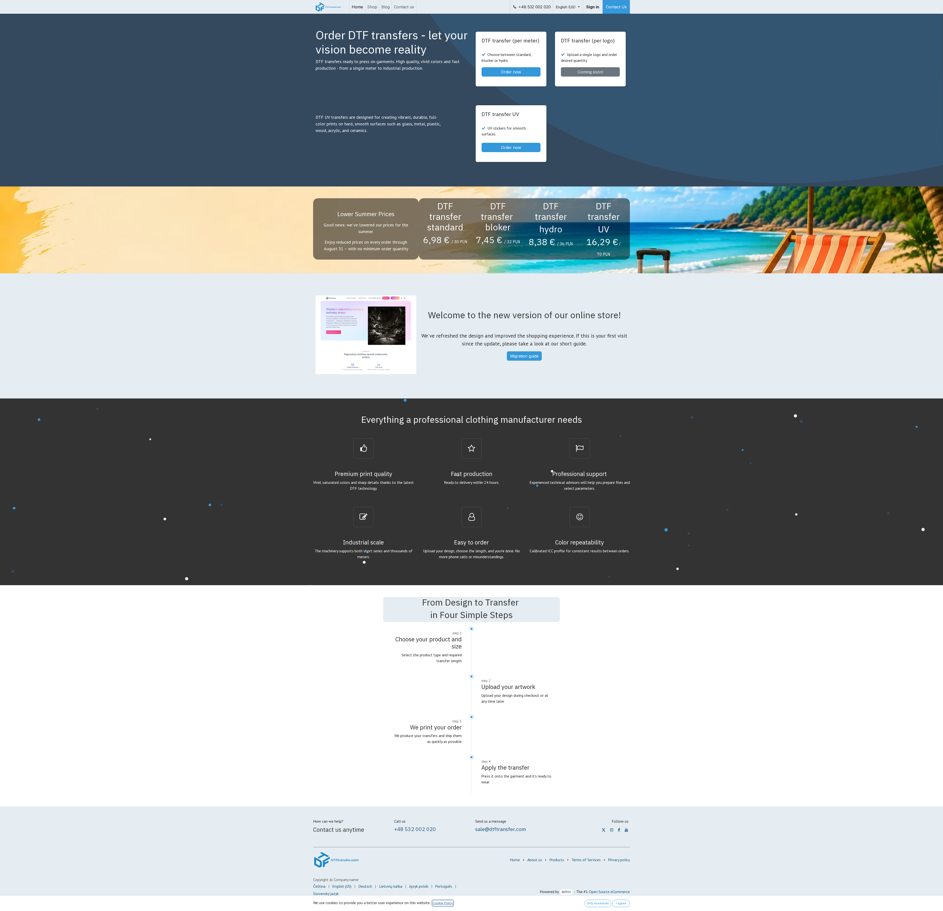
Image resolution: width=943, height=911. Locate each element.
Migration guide (524, 356)
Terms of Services (586, 859)
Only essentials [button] (598, 903)
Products (556, 859)
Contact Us (616, 6)
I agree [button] (621, 903)
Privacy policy (619, 859)
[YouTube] (626, 830)
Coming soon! (590, 71)
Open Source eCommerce (609, 891)
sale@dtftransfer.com (500, 829)
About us (534, 859)
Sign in (592, 6)
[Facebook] (619, 830)
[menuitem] (357, 7)
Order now (511, 71)
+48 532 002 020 (534, 6)
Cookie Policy (443, 903)
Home (515, 859)
